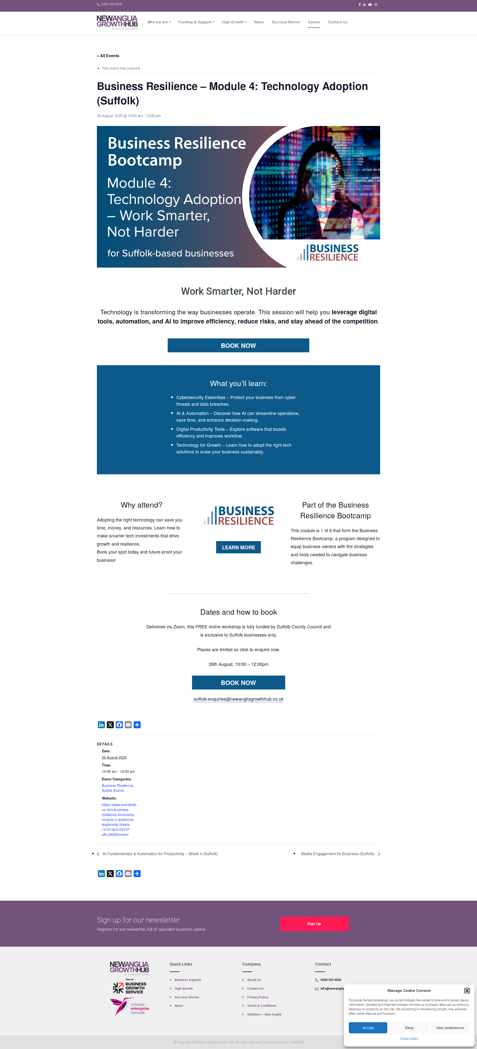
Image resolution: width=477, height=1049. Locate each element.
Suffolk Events (113, 790)
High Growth (233, 22)
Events (314, 22)
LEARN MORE (238, 547)
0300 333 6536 (111, 4)
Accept (368, 1028)
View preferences (450, 1028)
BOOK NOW (238, 345)
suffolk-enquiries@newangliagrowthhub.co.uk (238, 698)
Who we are (158, 22)
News (259, 22)
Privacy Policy (409, 1038)
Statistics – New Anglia (264, 1014)
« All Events (108, 55)
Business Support (188, 980)
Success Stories (286, 22)
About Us (254, 980)
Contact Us (337, 22)
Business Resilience (117, 785)
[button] (467, 990)
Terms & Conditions (261, 1006)
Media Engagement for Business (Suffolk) (338, 853)
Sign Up (314, 924)
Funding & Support (194, 22)
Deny (409, 1028)
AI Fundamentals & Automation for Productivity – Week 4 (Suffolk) (160, 853)
